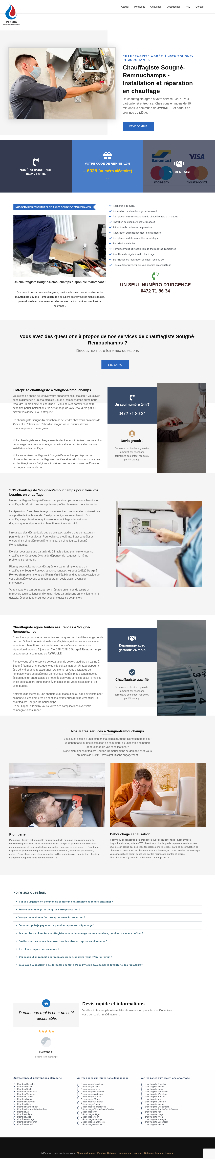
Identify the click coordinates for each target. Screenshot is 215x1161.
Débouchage (173, 6)
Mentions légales (86, 1153)
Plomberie (139, 6)
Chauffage (155, 6)
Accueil (125, 6)
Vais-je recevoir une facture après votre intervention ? (51, 917)
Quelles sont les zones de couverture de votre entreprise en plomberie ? (62, 941)
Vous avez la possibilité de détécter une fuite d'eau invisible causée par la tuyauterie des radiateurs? (80, 964)
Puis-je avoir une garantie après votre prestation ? (49, 909)
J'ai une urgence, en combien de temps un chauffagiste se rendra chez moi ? (65, 901)
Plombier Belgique (106, 1153)
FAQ (187, 6)
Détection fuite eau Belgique (159, 1153)
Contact (200, 6)
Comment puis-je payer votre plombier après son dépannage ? (56, 925)
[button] (107, 902)
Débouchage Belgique (130, 1153)
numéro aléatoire (115, 171)
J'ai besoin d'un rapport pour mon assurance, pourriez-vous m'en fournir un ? (65, 957)
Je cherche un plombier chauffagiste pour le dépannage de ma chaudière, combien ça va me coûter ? (80, 933)
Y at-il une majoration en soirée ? (38, 949)
